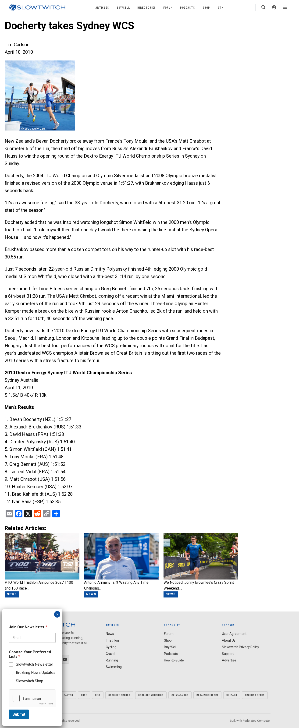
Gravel (110, 654)
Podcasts (187, 7)
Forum (168, 7)
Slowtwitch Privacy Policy (240, 647)
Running (112, 660)
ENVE (84, 694)
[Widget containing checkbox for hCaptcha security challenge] (32, 698)
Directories (146, 7)
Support (228, 654)
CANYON (68, 694)
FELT (97, 694)
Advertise (229, 660)
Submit (18, 714)
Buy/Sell (123, 7)
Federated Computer (257, 720)
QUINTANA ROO (180, 694)
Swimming (114, 667)
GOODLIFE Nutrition (151, 694)
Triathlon (112, 640)
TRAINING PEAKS (255, 694)
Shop (206, 7)
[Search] (263, 7)
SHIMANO (231, 694)
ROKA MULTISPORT (207, 694)
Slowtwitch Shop (29, 681)
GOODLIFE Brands (119, 694)
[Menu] (285, 7)
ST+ (220, 7)
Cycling (111, 647)
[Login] (274, 7)
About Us (228, 640)
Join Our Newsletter (28, 627)
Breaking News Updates (35, 672)
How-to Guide (174, 660)
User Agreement (234, 634)
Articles (102, 7)
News (110, 634)
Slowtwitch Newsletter (34, 664)
